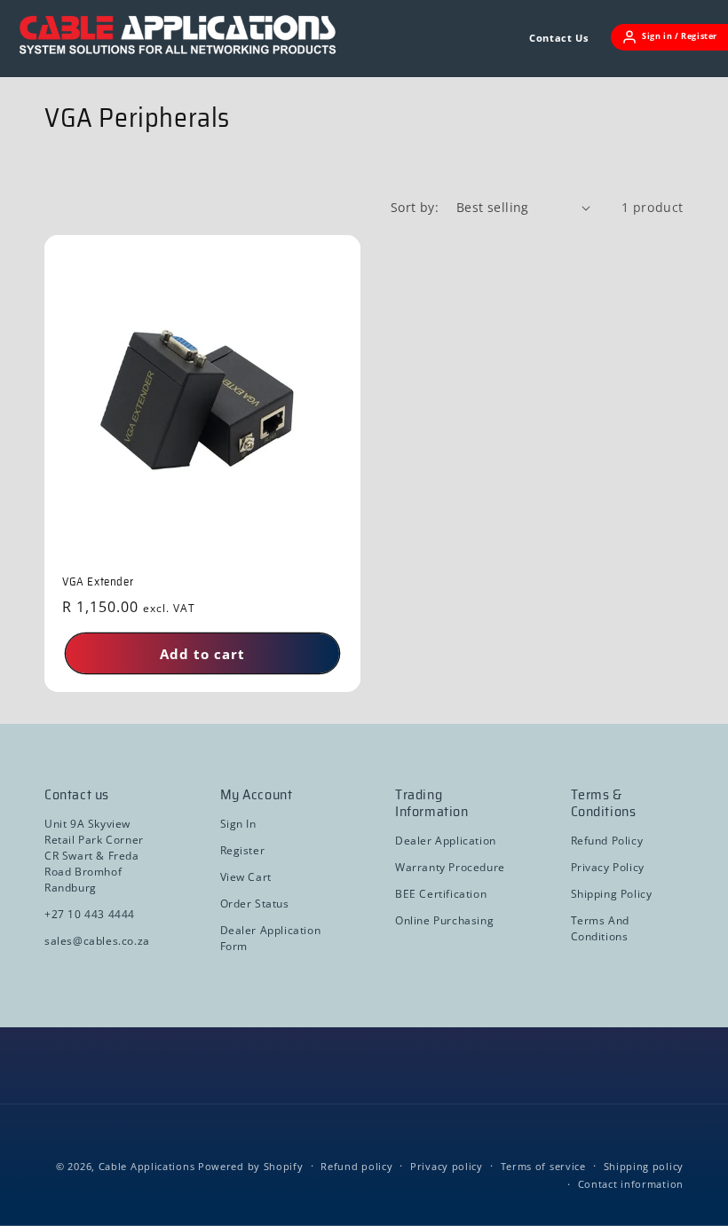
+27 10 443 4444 (89, 914)
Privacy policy (446, 1166)
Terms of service (543, 1166)
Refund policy (356, 1166)
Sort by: (415, 207)
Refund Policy (607, 840)
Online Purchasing (444, 920)
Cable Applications (147, 1166)
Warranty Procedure (450, 867)
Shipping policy (644, 1166)
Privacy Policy (608, 867)
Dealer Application (445, 840)
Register (242, 850)
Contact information (631, 1184)
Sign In (238, 823)
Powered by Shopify (251, 1166)
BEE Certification (441, 893)
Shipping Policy (612, 893)
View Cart (246, 876)
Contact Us (558, 37)
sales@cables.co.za (97, 940)
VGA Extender (97, 582)
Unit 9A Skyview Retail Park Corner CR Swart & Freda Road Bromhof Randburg (94, 855)
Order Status (254, 903)
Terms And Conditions (600, 928)
